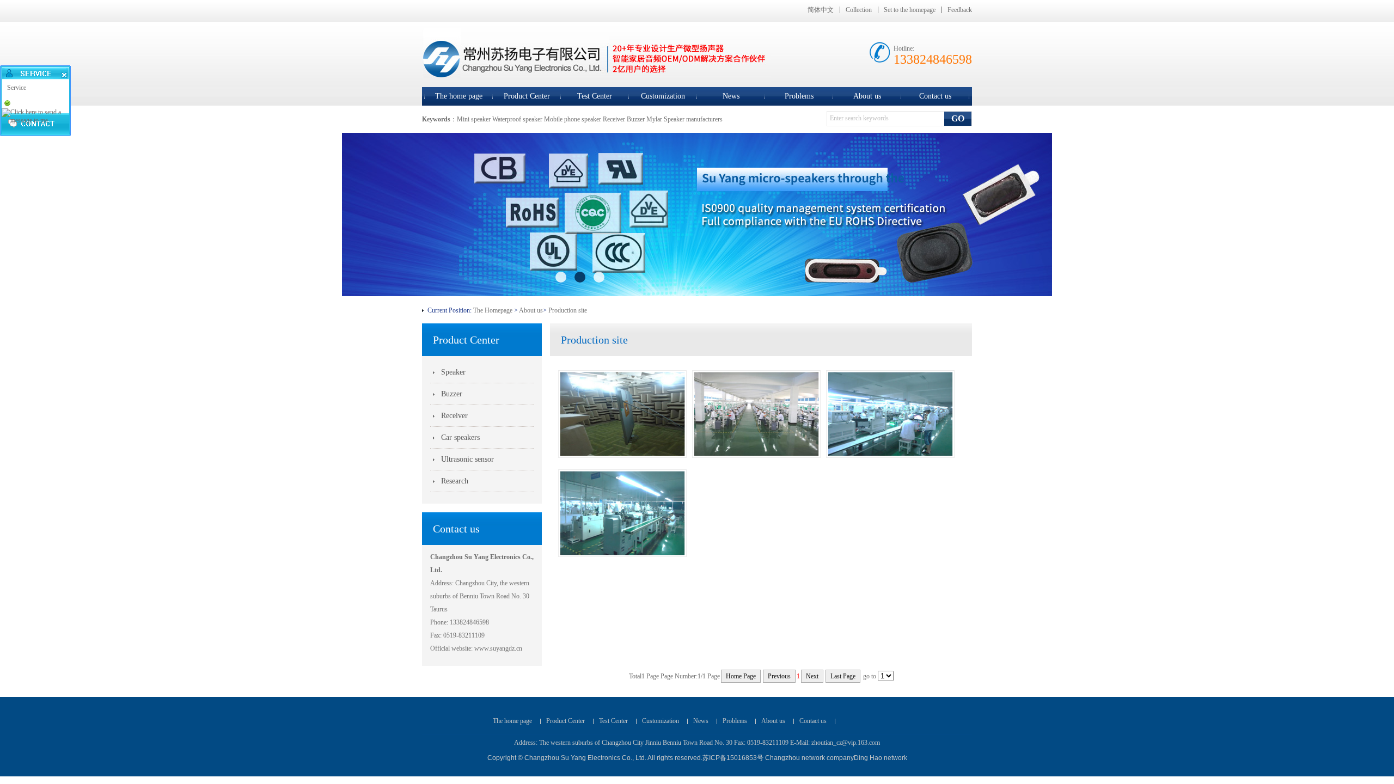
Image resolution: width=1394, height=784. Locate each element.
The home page (458, 96)
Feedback (959, 10)
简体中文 (821, 10)
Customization (663, 96)
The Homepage (492, 310)
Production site (567, 310)
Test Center (594, 96)
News (731, 96)
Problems (799, 96)
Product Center (527, 96)
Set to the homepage (910, 10)
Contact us (935, 96)
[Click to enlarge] (622, 456)
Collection (859, 10)
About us (867, 96)
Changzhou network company (809, 758)
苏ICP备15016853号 (732, 758)
